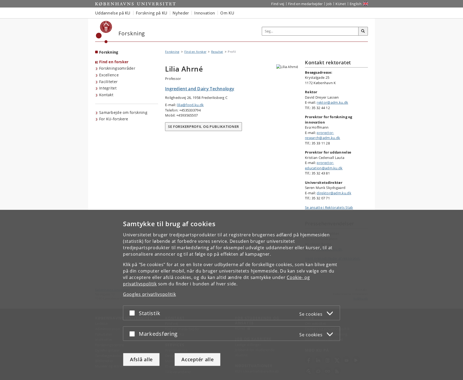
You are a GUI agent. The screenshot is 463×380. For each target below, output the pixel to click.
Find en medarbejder (305, 3)
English (355, 3)
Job (329, 3)
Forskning (108, 52)
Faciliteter (108, 81)
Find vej (277, 3)
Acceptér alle (197, 359)
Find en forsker (114, 61)
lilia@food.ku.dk (190, 104)
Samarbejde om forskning (123, 112)
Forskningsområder (117, 68)
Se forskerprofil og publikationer (203, 126)
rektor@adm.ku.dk (332, 102)
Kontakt (106, 94)
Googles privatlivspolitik (149, 294)
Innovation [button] (204, 13)
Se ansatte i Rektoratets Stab (329, 207)
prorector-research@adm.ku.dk (322, 135)
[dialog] (231, 295)
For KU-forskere (113, 118)
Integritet (108, 88)
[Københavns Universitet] (104, 32)
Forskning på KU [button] (151, 13)
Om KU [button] (227, 13)
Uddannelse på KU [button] (112, 13)
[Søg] (363, 31)
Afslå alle (141, 359)
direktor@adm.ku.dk (334, 193)
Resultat (217, 52)
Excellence (109, 74)
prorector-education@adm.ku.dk (324, 165)
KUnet (340, 3)
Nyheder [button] (181, 13)
